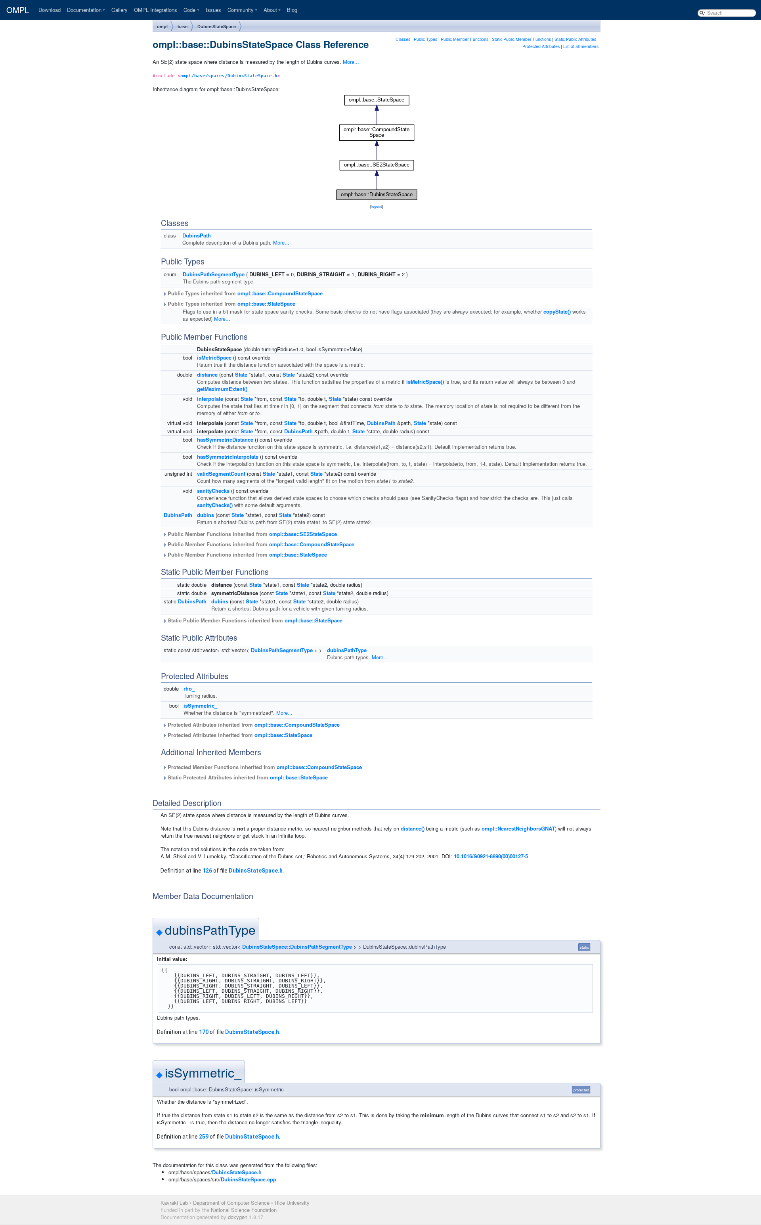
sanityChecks (213, 490)
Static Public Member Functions (521, 39)
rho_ (189, 688)
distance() (412, 828)
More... (351, 61)
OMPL (17, 9)
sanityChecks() (215, 505)
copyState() (557, 311)
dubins (205, 515)
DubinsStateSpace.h (256, 870)
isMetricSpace (214, 357)
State (241, 374)
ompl (162, 26)
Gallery (119, 9)
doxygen (237, 1217)
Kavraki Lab (174, 1202)
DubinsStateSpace (216, 26)
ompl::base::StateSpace (266, 303)
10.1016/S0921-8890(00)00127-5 (491, 856)
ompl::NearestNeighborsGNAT (518, 828)
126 (207, 870)
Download (49, 9)
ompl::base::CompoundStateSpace (280, 293)
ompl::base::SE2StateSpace (303, 534)
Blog (292, 9)
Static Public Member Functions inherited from (254, 620)
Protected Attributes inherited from (253, 724)
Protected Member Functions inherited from (264, 767)
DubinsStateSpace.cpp (248, 1179)
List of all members (580, 46)
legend (376, 206)
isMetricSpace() (425, 381)
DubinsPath (196, 235)
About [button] (270, 9)
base (182, 26)
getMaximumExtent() (222, 388)
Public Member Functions (464, 39)
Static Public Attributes (575, 39)
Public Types (425, 39)
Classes (403, 39)
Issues (213, 9)
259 (203, 1136)
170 (203, 1032)
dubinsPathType (347, 650)
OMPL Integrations (155, 9)
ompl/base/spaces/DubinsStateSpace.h (228, 75)
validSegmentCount (221, 473)
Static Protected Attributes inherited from (247, 777)
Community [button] (241, 9)
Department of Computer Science (231, 1202)
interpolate (210, 398)
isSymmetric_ (200, 705)
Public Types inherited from (244, 293)
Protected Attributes (541, 46)
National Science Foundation (244, 1210)
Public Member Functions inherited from (251, 534)
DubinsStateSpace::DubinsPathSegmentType (297, 946)
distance (207, 374)
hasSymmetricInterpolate (227, 456)
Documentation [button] (84, 9)
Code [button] (189, 9)
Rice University (292, 1202)
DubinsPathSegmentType (214, 274)
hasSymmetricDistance (225, 439)
